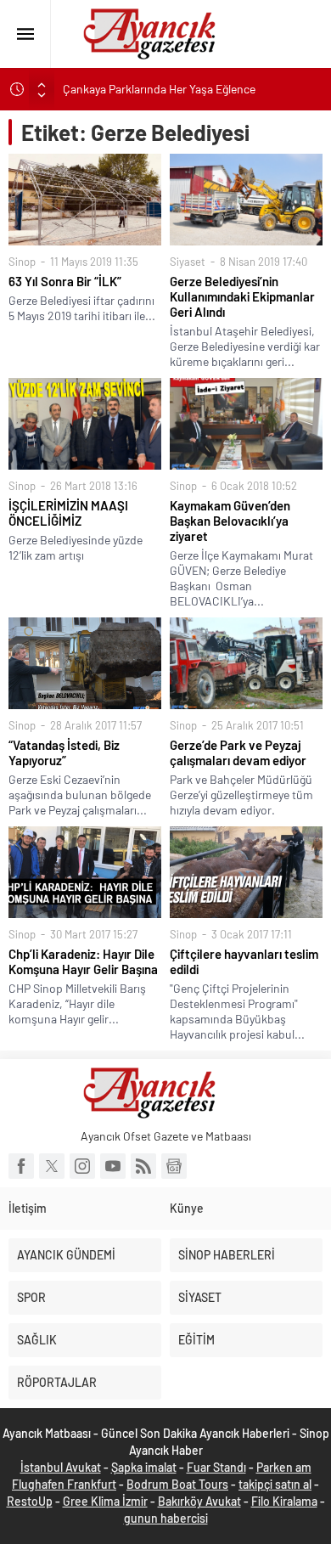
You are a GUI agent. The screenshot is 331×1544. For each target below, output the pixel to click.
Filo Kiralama (284, 1501)
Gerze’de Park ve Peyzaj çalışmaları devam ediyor (238, 752)
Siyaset (187, 261)
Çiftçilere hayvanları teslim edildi (244, 961)
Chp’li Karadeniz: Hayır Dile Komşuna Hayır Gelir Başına (83, 961)
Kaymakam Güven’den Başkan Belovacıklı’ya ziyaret (230, 521)
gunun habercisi (166, 1518)
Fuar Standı (216, 1467)
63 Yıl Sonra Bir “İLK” (64, 281)
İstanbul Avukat (60, 1467)
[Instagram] (82, 1166)
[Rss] (143, 1166)
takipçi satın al (274, 1484)
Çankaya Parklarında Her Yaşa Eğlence (159, 89)
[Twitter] (52, 1166)
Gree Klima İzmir (105, 1501)
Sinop (22, 261)
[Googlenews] (174, 1166)
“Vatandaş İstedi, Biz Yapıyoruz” (64, 752)
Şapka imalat (144, 1467)
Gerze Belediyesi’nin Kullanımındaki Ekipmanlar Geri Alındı (242, 296)
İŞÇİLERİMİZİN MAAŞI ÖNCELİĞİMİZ (68, 513)
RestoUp (30, 1501)
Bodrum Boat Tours (177, 1484)
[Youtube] (113, 1166)
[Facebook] (21, 1166)
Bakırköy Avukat (199, 1501)
